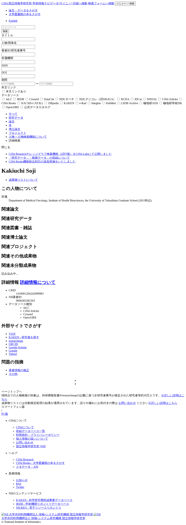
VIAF (12, 333)
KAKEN (69, 103)
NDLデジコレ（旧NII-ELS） (97, 99)
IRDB (20, 99)
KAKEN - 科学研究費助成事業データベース (44, 500)
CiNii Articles (170, 99)
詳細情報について (38, 282)
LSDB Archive (129, 103)
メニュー (121, 3)
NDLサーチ (66, 99)
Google (13, 350)
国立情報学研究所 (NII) (31, 446)
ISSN (4, 65)
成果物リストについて (23, 179)
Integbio (96, 103)
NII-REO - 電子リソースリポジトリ (38, 507)
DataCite (49, 99)
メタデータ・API (27, 466)
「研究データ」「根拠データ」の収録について (39, 157)
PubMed (110, 103)
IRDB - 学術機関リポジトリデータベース (42, 503)
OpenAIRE (12, 107)
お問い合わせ (127, 403)
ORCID (13, 344)
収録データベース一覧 (30, 431)
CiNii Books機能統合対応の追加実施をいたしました (42, 161)
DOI (4, 72)
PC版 (4, 413)
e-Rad (83, 103)
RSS (18, 483)
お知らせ (22, 480)
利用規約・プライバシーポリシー (38, 434)
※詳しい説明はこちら (162, 403)
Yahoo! (13, 353)
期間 (4, 79)
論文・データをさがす (23, 10)
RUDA (125, 99)
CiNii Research (25, 459)
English (13, 20)
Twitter (20, 487)
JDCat (138, 99)
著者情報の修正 (19, 370)
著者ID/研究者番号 (13, 50)
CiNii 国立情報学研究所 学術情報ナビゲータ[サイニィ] (36, 3)
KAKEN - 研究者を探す (24, 337)
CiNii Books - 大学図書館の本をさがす (40, 462)
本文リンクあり (15, 91)
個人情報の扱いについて (32, 438)
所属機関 (7, 58)
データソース (10, 95)
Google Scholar (18, 347)
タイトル (7, 35)
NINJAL (152, 99)
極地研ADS (151, 103)
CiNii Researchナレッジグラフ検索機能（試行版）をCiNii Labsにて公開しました (60, 153)
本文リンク (8, 87)
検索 (132, 3)
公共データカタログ (36, 107)
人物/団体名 (9, 42)
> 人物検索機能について (31, 136)
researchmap (16, 340)
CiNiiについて (25, 427)
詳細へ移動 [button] (80, 3)
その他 (13, 374)
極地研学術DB (172, 103)
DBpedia (53, 103)
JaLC (9, 99)
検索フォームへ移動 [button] (101, 3)
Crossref (34, 99)
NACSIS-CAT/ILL (32, 103)
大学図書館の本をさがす (25, 14)
